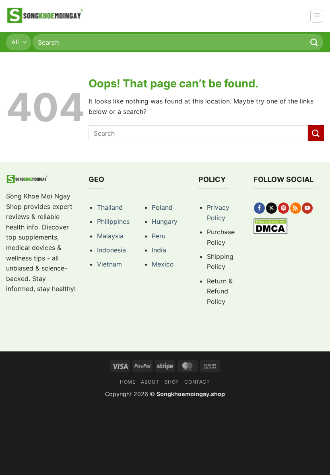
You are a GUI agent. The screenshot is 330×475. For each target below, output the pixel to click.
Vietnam (109, 264)
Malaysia (110, 236)
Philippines (113, 221)
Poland (162, 207)
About (150, 382)
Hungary (164, 221)
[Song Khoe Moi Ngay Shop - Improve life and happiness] (46, 16)
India (159, 250)
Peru (158, 236)
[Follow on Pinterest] (283, 208)
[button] (316, 16)
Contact (197, 382)
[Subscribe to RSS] (295, 208)
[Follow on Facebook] (259, 208)
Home (127, 382)
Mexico (163, 264)
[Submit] (314, 42)
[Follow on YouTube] (307, 208)
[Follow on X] (271, 208)
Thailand (110, 207)
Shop (172, 382)
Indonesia (111, 250)
